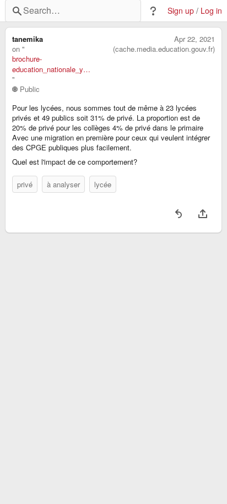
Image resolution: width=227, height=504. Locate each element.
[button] (153, 11)
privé (25, 184)
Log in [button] (211, 11)
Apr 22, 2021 (194, 39)
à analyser (63, 184)
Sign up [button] (180, 11)
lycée (102, 184)
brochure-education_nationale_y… (51, 64)
